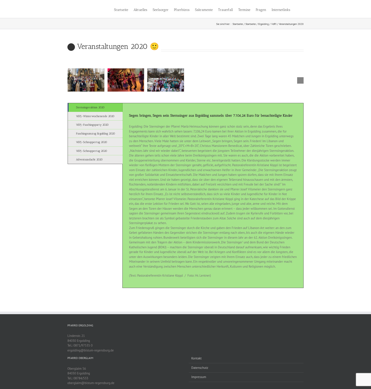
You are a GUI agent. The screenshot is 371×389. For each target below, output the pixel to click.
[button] (297, 9)
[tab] (95, 107)
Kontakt (196, 358)
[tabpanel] (213, 195)
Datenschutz (199, 368)
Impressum (198, 377)
